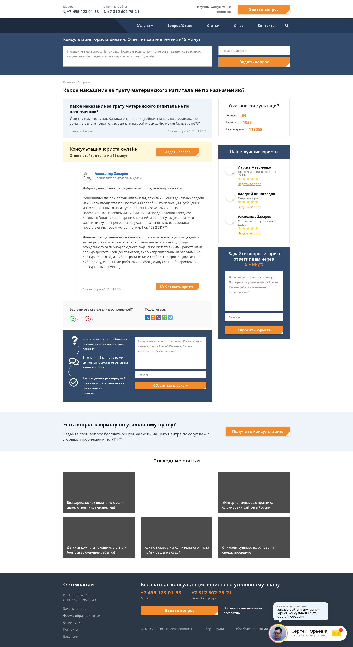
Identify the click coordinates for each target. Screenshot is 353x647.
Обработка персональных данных (261, 629)
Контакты (266, 25)
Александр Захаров (111, 173)
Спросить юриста (179, 286)
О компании (73, 622)
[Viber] (158, 317)
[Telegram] (170, 317)
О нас (239, 25)
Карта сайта (214, 629)
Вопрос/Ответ (180, 25)
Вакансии (70, 636)
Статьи (213, 25)
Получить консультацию (257, 431)
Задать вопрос (264, 9)
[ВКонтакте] (147, 317)
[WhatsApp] (164, 317)
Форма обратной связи (81, 615)
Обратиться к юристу (170, 385)
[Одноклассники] (153, 317)
